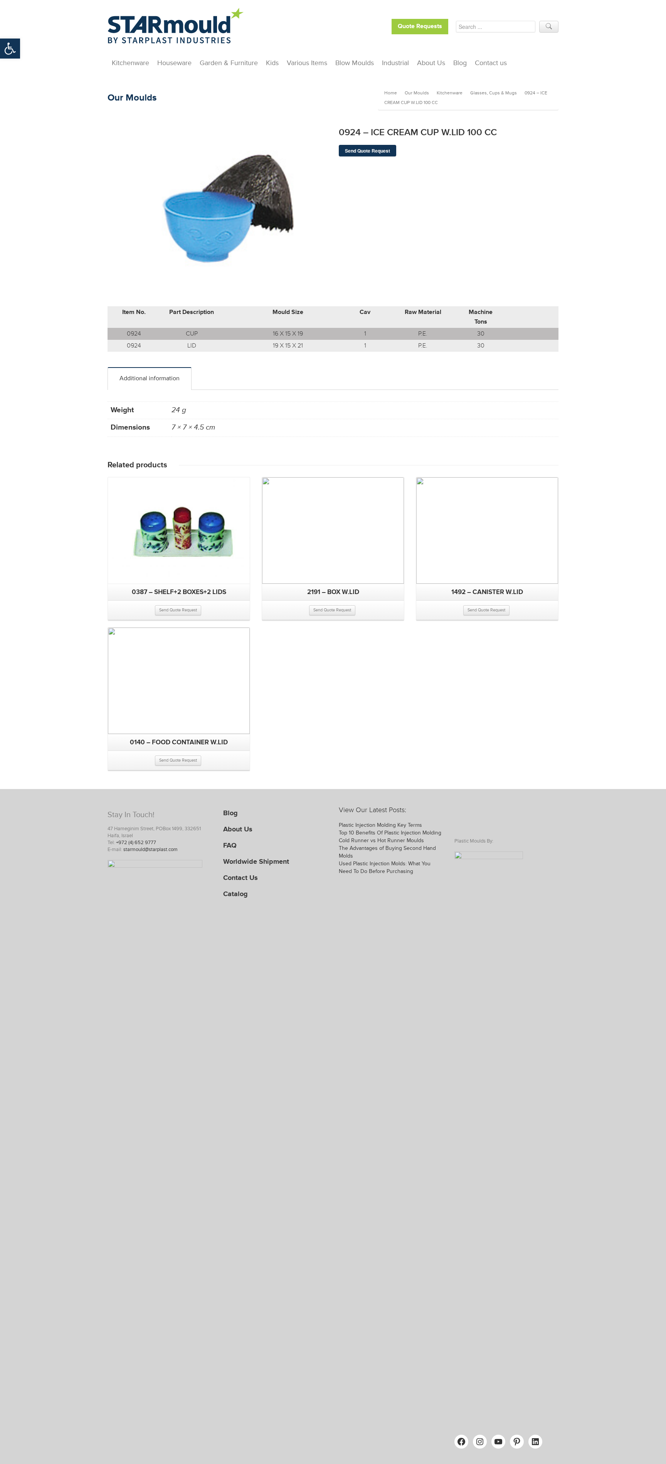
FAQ (230, 845)
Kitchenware (130, 63)
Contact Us (240, 877)
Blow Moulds (354, 63)
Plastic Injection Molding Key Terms (380, 825)
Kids (272, 63)
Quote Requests (420, 26)
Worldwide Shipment (256, 861)
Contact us (491, 63)
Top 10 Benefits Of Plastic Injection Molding (390, 832)
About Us (431, 63)
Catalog (235, 894)
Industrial (395, 63)
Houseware (174, 63)
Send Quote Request (367, 150)
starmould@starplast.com (150, 849)
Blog (460, 63)
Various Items (307, 63)
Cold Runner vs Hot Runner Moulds (381, 840)
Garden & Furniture (229, 63)
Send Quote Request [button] (178, 610)
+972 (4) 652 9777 (136, 842)
